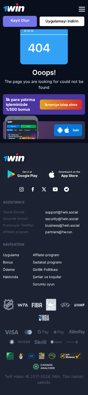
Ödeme (9, 269)
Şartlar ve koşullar (47, 277)
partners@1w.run (58, 232)
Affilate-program (46, 255)
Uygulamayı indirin (61, 21)
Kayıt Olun (20, 20)
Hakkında (10, 277)
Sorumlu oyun (44, 284)
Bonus (8, 262)
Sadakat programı (47, 262)
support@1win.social (61, 212)
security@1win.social (61, 219)
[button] (82, 9)
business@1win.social (62, 225)
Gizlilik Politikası (45, 269)
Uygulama (11, 255)
